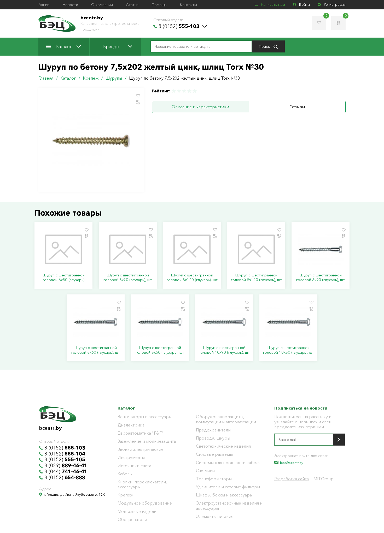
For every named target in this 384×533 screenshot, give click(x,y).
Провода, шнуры (213, 438)
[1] (174, 90)
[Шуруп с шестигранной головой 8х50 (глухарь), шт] (160, 322)
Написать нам (273, 4)
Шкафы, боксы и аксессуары (224, 495)
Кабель (125, 473)
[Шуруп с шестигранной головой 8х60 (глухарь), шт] (95, 322)
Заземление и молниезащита (147, 441)
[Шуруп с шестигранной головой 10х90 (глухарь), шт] (224, 322)
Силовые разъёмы (214, 454)
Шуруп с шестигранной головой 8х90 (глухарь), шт (320, 277)
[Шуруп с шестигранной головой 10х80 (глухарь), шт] (288, 322)
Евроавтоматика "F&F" (141, 433)
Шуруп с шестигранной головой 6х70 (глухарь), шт (127, 277)
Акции (43, 4)
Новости (70, 4)
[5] (194, 90)
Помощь (159, 4)
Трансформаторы (214, 478)
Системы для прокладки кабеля (228, 462)
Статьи (132, 4)
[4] (189, 90)
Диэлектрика (131, 425)
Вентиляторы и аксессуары (145, 416)
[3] (184, 90)
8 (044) (65, 472)
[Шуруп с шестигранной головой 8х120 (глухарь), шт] (256, 249)
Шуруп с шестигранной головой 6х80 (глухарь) (63, 277)
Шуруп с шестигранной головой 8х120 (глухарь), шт (256, 277)
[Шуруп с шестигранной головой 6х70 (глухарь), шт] (128, 249)
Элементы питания (214, 516)
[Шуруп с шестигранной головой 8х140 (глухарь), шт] (192, 249)
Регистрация (335, 4)
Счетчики (205, 470)
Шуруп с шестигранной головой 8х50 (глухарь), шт (160, 350)
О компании (102, 4)
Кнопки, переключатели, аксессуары (142, 484)
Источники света (134, 465)
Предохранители (213, 430)
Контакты (188, 4)
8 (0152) (179, 26)
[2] (179, 90)
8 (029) (65, 466)
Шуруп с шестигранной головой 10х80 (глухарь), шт (288, 350)
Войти (304, 4)
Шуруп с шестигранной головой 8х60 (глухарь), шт (95, 350)
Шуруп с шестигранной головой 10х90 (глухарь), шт (224, 350)
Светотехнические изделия (223, 446)
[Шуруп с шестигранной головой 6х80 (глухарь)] (63, 249)
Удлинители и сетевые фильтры (228, 486)
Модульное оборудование (145, 503)
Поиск (265, 46)
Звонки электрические (141, 449)
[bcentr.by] (56, 23)
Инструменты (131, 457)
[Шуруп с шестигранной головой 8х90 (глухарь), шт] (320, 249)
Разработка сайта (291, 478)
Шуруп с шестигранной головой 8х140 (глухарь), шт (192, 277)
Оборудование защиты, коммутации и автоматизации (226, 419)
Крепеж (125, 495)
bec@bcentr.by (291, 462)
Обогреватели (132, 519)
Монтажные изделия (138, 511)
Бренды (111, 46)
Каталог (64, 46)
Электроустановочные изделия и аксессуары (229, 506)
